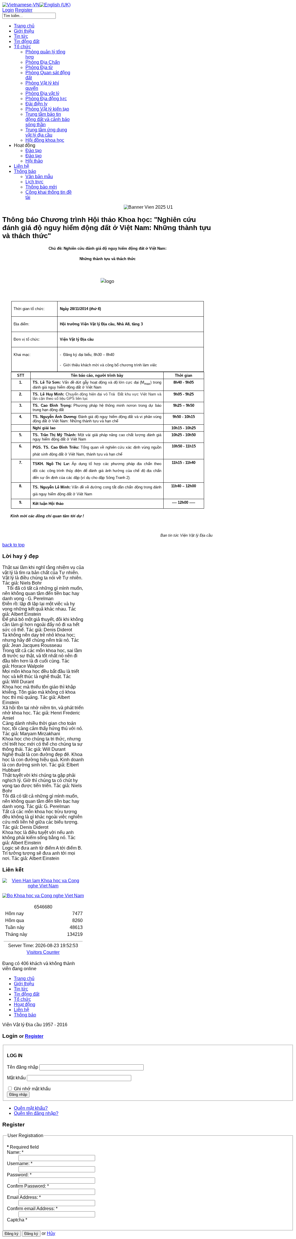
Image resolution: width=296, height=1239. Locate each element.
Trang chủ (24, 978)
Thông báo (25, 1014)
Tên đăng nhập (22, 1067)
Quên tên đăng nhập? (36, 1113)
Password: (19, 1174)
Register (34, 1036)
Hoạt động (24, 1004)
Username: (19, 1163)
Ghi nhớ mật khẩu (32, 1088)
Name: (15, 1152)
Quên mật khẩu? (31, 1108)
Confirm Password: (28, 1186)
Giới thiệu (24, 983)
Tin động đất (26, 994)
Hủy (51, 1233)
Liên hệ (21, 1009)
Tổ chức (22, 999)
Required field (23, 1147)
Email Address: (24, 1197)
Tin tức (21, 988)
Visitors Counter (43, 952)
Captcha (17, 1219)
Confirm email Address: (32, 1208)
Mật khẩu (16, 1077)
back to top (13, 544)
